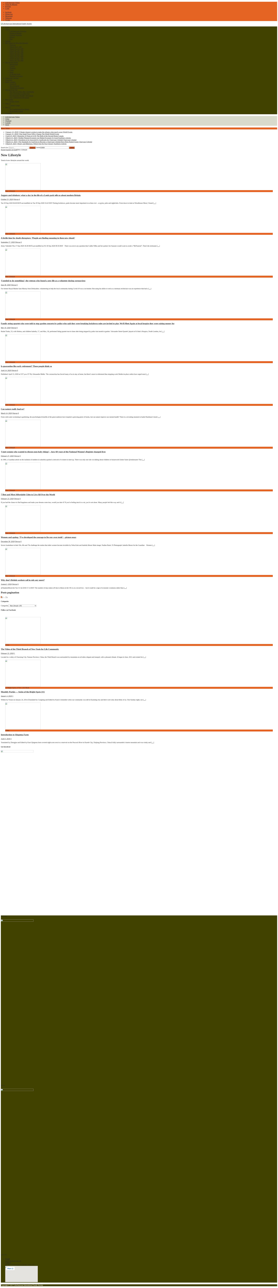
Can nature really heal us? (12, 409)
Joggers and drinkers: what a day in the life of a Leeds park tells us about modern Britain (41, 195)
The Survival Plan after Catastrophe (22, 92)
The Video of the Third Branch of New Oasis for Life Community (30, 649)
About (7, 29)
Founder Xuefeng (16, 35)
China (12, 70)
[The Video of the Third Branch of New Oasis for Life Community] (23, 643)
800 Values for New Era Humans (16, 43)
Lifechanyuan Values (12, 3)
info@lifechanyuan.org (13, 1261)
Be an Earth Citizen (16, 111)
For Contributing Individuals (19, 98)
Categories (4, 606)
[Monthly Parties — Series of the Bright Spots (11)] (23, 686)
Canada (12, 66)
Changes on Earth (11, 150)
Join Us (7, 107)
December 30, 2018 (7, 541)
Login (7, 8)
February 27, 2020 (7, 456)
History (12, 37)
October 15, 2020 (7, 199)
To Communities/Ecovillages (19, 109)
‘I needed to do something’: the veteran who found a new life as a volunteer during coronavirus (43, 281)
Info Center (9, 99)
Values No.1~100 (16, 47)
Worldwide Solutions (17, 88)
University (8, 80)
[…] (154, 203)
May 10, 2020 (6, 328)
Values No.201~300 (16, 51)
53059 (38, 148)
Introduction (14, 64)
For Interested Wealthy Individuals (21, 96)
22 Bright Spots (15, 74)
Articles (8, 41)
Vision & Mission (11, 5)
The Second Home (11, 62)
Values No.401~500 (16, 55)
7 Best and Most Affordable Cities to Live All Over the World (28, 494)
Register (8, 6)
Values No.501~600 (16, 57)
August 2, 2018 (6, 584)
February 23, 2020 (7, 499)
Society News (14, 101)
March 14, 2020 (6, 413)
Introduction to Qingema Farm (15, 735)
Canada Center (15, 105)
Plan (11, 39)
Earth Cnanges (10, 82)
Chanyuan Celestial (12, 78)
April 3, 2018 (5, 739)
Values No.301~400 (16, 53)
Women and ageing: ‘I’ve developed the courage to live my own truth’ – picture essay (38, 537)
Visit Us (8, 103)
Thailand (13, 68)
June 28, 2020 (6, 285)
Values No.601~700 (16, 59)
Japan (11, 72)
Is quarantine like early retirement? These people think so (26, 366)
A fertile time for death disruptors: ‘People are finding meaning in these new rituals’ (38, 238)
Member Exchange (16, 76)
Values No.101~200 (16, 49)
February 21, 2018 (7, 653)
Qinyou (16, 199)
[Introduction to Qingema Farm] (23, 728)
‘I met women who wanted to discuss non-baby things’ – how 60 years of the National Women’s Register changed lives (53, 452)
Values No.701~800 (16, 60)
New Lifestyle (14, 86)
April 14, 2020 (6, 370)
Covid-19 (13, 84)
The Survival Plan (11, 90)
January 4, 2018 (6, 696)
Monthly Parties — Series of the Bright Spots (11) (23, 692)
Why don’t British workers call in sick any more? (23, 580)
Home (7, 27)
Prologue (13, 45)
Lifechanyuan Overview (18, 31)
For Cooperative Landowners (20, 94)
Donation (8, 113)
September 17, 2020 (8, 242)
